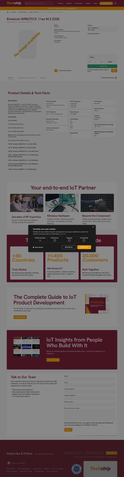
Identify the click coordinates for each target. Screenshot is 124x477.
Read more (63, 234)
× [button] (93, 227)
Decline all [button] (69, 247)
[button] (38, 247)
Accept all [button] (84, 247)
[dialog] (62, 238)
